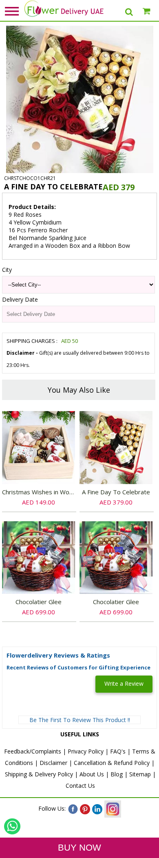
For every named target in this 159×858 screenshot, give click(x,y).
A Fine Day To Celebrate (116, 492)
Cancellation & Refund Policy (112, 763)
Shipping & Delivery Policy (39, 774)
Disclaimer (53, 763)
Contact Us (80, 785)
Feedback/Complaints (32, 751)
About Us (92, 774)
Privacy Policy (86, 751)
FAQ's (118, 751)
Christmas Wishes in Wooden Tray (50, 492)
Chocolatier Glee (38, 602)
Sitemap (140, 774)
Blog (116, 774)
